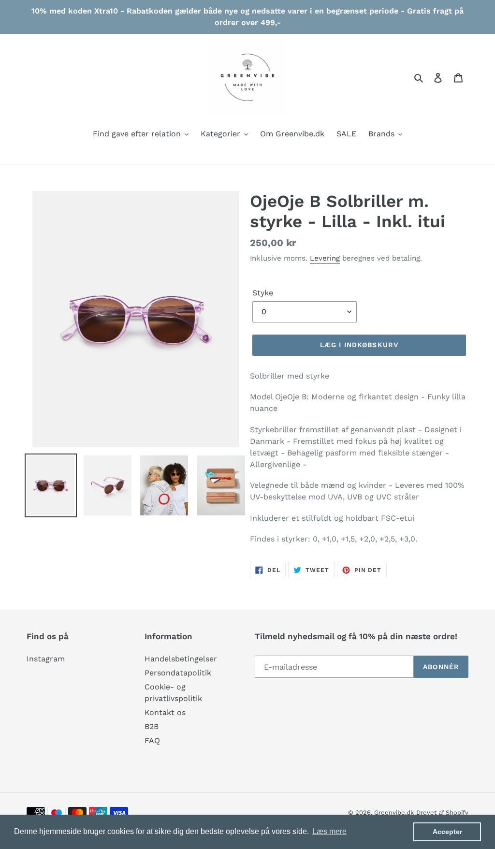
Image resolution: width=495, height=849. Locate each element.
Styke (262, 292)
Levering (325, 258)
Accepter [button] (447, 831)
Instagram (46, 658)
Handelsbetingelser (181, 658)
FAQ (152, 740)
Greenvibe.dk (394, 812)
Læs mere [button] (329, 831)
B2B (152, 726)
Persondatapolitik (178, 672)
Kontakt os (165, 712)
